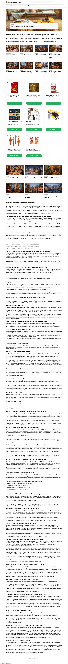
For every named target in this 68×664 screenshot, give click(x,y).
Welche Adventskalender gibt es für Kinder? (11, 55)
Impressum (31, 658)
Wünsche (12, 5)
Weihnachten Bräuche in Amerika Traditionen (13, 196)
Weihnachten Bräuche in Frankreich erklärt (33, 178)
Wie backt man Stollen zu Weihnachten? (22, 26)
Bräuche (29, 5)
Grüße (7, 5)
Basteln (35, 5)
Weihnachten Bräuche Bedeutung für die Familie (26, 72)
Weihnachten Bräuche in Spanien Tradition (13, 178)
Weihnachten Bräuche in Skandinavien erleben (40, 55)
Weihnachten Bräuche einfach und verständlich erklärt (55, 56)
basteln (36, 292)
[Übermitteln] (51, 2)
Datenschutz (36, 658)
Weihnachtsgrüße (11, 219)
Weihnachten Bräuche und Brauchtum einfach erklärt (41, 72)
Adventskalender (21, 5)
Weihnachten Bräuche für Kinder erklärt (26, 55)
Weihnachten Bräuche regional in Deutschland (52, 196)
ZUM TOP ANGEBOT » (14, 103)
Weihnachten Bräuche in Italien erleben (11, 72)
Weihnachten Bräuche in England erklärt (52, 178)
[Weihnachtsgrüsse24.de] (13, 2)
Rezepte (40, 5)
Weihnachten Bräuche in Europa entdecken (32, 196)
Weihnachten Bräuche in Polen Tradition (55, 72)
